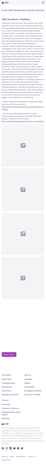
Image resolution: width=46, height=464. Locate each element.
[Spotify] (18, 448)
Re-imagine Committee (32, 391)
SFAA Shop (6, 418)
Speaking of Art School (10, 394)
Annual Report (21, 456)
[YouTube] (14, 448)
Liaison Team (6, 379)
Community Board (8, 383)
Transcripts (6, 404)
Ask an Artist (6, 391)
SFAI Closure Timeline (32, 394)
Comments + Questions (10, 408)
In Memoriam (29, 387)
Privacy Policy (6, 460)
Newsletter (28, 379)
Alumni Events (7, 387)
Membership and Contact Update (11, 413)
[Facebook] (3, 448)
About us (5, 456)
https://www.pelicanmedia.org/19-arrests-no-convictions (23, 121)
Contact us (32, 456)
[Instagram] (7, 448)
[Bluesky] (22, 448)
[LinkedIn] (10, 448)
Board (12, 456)
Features (27, 383)
